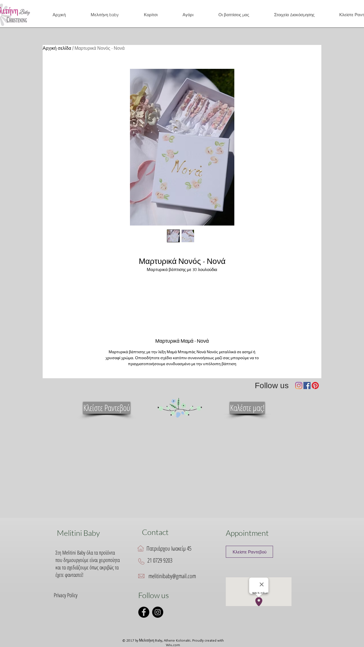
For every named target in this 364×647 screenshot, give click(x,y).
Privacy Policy (65, 595)
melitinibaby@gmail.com (172, 576)
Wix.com (173, 644)
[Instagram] (298, 385)
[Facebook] (307, 385)
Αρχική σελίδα (57, 48)
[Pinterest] (315, 385)
